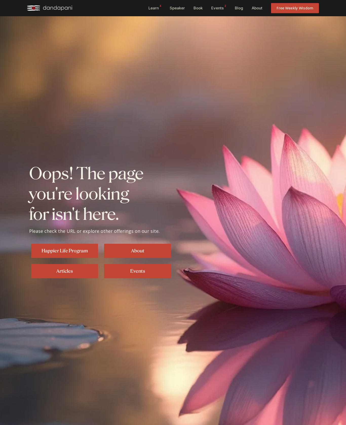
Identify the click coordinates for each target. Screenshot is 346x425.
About (257, 8)
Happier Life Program (65, 250)
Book (198, 8)
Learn (154, 7)
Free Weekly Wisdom (295, 8)
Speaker (177, 8)
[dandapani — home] (49, 8)
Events (218, 7)
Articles (64, 271)
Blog (239, 8)
